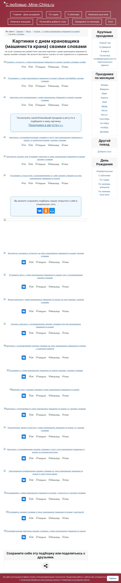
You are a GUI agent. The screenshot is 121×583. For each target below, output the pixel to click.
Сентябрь (104, 119)
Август (104, 114)
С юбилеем (73, 14)
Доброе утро (104, 151)
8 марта (105, 51)
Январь (104, 85)
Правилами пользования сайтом (75, 580)
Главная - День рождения (26, 14)
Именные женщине (20, 21)
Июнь (104, 106)
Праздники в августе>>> (46, 125)
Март (104, 93)
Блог (110, 21)
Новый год (104, 43)
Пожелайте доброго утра (52, 21)
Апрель (104, 97)
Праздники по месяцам (87, 21)
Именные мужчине (98, 14)
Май (104, 102)
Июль (104, 110)
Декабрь (104, 131)
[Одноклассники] (46, 211)
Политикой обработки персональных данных (40, 580)
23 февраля (105, 47)
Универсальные (104, 171)
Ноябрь (104, 127)
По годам (53, 14)
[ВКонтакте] (40, 211)
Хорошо (112, 578)
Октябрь (104, 123)
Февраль (104, 89)
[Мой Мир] (52, 211)
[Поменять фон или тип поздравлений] (46, 233)
